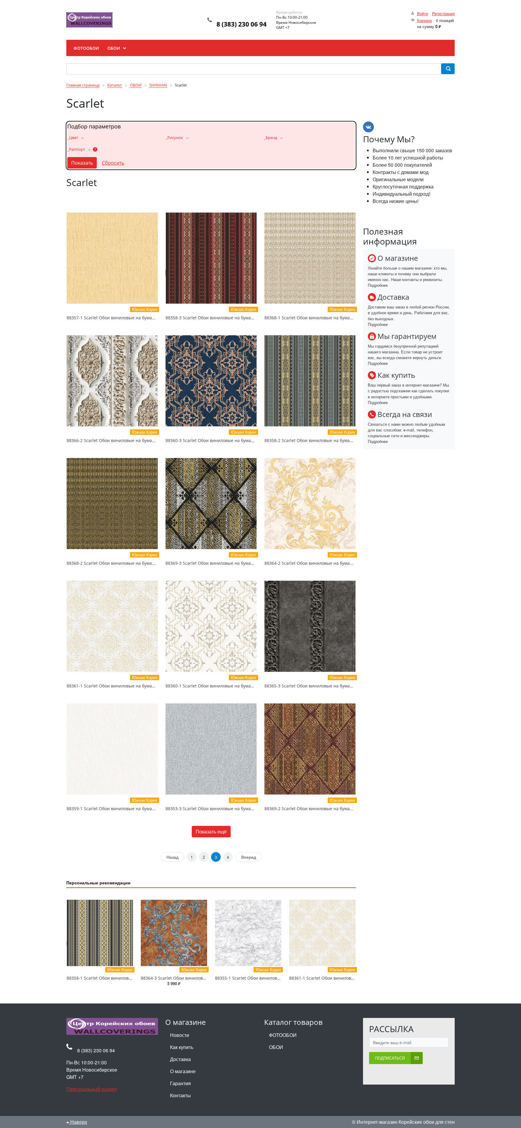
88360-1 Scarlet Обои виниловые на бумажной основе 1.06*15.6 (232, 686)
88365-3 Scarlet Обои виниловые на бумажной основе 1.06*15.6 (330, 686)
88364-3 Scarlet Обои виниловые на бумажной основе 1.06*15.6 (207, 978)
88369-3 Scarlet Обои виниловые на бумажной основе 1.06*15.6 (232, 563)
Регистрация (443, 13)
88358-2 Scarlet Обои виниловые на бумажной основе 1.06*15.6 (330, 440)
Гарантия (180, 1083)
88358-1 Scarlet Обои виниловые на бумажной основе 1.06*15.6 (133, 978)
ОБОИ (276, 1047)
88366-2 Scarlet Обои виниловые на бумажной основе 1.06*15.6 (133, 440)
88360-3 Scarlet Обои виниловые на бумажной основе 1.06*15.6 (232, 440)
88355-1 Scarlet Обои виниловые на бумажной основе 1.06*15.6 (281, 978)
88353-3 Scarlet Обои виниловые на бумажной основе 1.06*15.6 (232, 808)
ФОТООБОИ (283, 1035)
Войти (422, 13)
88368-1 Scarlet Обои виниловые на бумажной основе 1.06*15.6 (330, 318)
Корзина (424, 20)
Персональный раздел (91, 1088)
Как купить (181, 1047)
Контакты (180, 1095)
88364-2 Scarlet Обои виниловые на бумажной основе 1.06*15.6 (330, 563)
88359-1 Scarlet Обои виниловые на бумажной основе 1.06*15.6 (133, 808)
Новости (179, 1035)
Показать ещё (211, 831)
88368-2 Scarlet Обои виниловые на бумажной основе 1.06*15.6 (133, 563)
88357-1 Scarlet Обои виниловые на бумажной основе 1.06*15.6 (133, 318)
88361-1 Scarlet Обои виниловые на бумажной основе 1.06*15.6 (133, 686)
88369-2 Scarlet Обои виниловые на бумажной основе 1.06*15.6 (330, 808)
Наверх (78, 1121)
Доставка (180, 1059)
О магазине (183, 1071)
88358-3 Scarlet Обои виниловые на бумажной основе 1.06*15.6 (232, 318)
